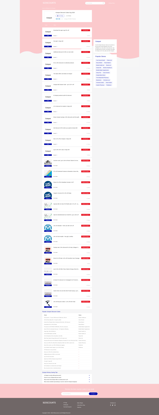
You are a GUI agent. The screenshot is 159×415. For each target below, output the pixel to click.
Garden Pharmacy (100, 85)
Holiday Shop (112, 3)
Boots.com (108, 65)
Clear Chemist (106, 72)
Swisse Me (98, 67)
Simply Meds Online (100, 75)
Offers (55, 25)
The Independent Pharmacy (102, 77)
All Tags (65, 402)
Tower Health (109, 82)
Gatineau (79, 407)
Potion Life (109, 60)
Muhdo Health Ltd (100, 65)
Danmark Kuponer (67, 406)
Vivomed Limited (100, 82)
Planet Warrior (107, 62)
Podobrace (108, 85)
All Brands (48, 8)
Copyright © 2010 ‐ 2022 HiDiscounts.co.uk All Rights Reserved (56, 412)
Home (43, 8)
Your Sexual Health (100, 60)
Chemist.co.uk (106, 80)
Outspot (53, 8)
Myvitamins (98, 80)
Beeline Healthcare (107, 67)
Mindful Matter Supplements (102, 70)
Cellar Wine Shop (81, 405)
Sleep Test (98, 72)
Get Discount (85, 30)
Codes (46, 25)
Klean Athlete (99, 62)
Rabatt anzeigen (85, 160)
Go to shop (55, 165)
